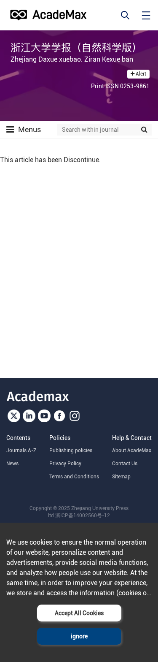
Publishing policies (70, 450)
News (12, 464)
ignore (79, 636)
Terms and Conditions (74, 477)
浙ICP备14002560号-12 (82, 515)
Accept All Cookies (79, 613)
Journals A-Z (21, 450)
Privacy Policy (65, 464)
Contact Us (124, 464)
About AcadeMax (131, 450)
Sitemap (121, 477)
